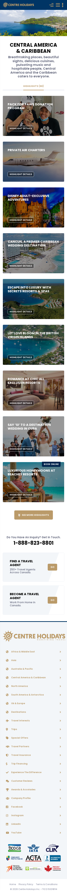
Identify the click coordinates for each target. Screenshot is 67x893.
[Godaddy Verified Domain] (33, 868)
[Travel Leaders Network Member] (14, 868)
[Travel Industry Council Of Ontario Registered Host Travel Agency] (14, 847)
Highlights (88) (33, 86)
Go (52, 567)
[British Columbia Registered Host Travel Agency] (14, 858)
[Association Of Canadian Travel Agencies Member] (33, 858)
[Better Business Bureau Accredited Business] (52, 858)
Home (12, 884)
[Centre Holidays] (18, 5)
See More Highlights (35, 515)
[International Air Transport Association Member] (33, 847)
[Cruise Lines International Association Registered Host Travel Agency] (52, 847)
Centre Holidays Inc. (29, 889)
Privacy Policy (26, 884)
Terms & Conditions (47, 884)
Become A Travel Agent (24, 596)
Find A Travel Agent (21, 563)
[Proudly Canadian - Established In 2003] (52, 868)
